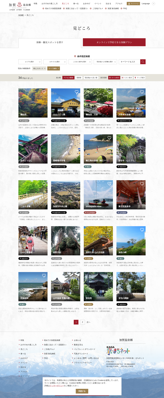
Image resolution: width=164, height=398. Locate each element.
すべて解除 (53, 68)
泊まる (108, 3)
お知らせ (77, 340)
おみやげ (86, 3)
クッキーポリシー (57, 386)
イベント (98, 3)
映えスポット (38, 68)
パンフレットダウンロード (84, 349)
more (20, 89)
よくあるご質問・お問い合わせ (86, 358)
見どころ (65, 3)
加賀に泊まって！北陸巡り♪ (77, 8)
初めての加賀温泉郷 (53, 8)
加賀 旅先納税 (113, 8)
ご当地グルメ (97, 8)
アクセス (118, 3)
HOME (21, 15)
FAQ (125, 8)
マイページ (134, 3)
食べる (76, 3)
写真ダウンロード (81, 354)
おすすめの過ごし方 (50, 3)
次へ (88, 322)
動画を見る (78, 345)
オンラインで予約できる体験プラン (114, 42)
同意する (82, 391)
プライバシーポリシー (83, 363)
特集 (35, 3)
